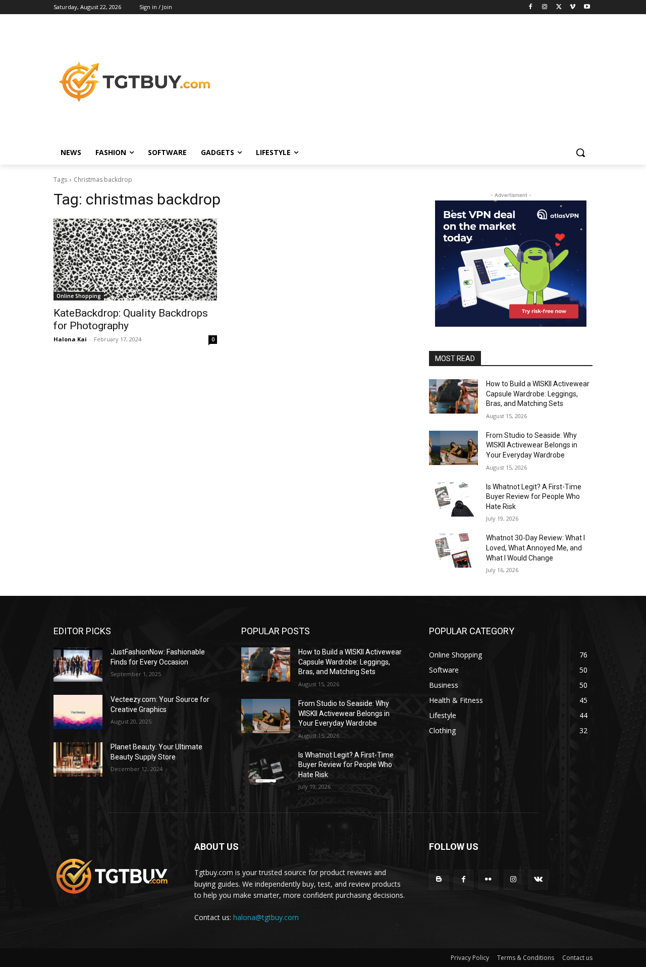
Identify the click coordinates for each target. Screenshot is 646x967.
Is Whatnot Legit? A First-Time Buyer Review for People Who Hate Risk (533, 497)
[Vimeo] (572, 7)
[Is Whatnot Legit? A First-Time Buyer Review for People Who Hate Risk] (453, 499)
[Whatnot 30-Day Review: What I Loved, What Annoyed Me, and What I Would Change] (453, 550)
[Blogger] (439, 879)
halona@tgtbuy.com (266, 917)
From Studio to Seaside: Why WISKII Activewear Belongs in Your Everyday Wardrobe (531, 445)
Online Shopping (79, 295)
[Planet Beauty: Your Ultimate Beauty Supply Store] (77, 759)
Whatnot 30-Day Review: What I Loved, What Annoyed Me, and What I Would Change (535, 548)
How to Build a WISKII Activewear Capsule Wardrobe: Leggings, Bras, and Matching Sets (537, 394)
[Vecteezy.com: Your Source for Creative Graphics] (77, 712)
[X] (559, 7)
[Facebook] (530, 7)
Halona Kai (70, 339)
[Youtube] (587, 7)
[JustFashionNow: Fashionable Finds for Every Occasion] (77, 664)
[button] (580, 152)
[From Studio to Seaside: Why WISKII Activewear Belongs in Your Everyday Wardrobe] (453, 448)
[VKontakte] (538, 879)
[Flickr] (488, 879)
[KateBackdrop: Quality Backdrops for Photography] (135, 259)
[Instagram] (545, 7)
